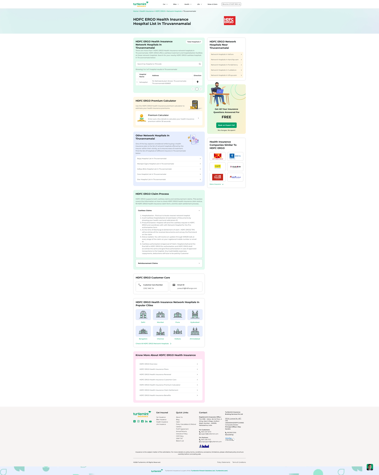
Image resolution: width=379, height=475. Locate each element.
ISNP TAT (179, 438)
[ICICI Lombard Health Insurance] (235, 177)
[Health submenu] (190, 4)
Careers (178, 427)
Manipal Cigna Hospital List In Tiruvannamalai (155, 164)
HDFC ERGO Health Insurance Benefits (155, 395)
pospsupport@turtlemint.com (211, 442)
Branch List (180, 441)
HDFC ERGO (160, 11)
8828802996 (231, 432)
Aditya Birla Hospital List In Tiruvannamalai (154, 169)
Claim (178, 422)
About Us (179, 417)
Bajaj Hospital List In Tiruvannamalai (152, 158)
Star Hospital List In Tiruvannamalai (151, 179)
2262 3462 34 (148, 288)
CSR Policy (180, 436)
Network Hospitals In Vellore (222, 54)
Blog (177, 419)
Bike (175, 4)
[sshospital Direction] (197, 82)
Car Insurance (161, 417)
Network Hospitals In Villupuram (224, 75)
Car (164, 4)
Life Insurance (161, 424)
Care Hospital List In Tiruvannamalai (151, 174)
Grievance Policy (182, 434)
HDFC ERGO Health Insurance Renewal (155, 374)
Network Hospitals (174, 11)
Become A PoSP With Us (231, 4)
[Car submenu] (166, 4)
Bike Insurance (161, 419)
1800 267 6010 (206, 432)
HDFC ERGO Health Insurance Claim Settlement (159, 390)
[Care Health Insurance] (218, 167)
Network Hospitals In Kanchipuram (225, 60)
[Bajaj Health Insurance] (235, 156)
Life (198, 4)
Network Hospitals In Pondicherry (224, 65)
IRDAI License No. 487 (233, 418)
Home (135, 11)
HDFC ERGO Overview (148, 364)
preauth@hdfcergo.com (187, 288)
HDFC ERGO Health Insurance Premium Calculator (160, 385)
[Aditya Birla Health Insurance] (218, 156)
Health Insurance (147, 11)
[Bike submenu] (178, 4)
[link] (193, 89)
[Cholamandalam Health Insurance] (235, 167)
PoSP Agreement (182, 429)
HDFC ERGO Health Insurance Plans (154, 369)
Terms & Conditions (239, 462)
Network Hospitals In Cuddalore (223, 70)
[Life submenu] (201, 4)
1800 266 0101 (206, 439)
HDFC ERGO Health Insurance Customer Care (158, 380)
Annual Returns (181, 431)
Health (186, 4)
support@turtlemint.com (209, 434)
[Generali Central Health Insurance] (218, 177)
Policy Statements (223, 462)
